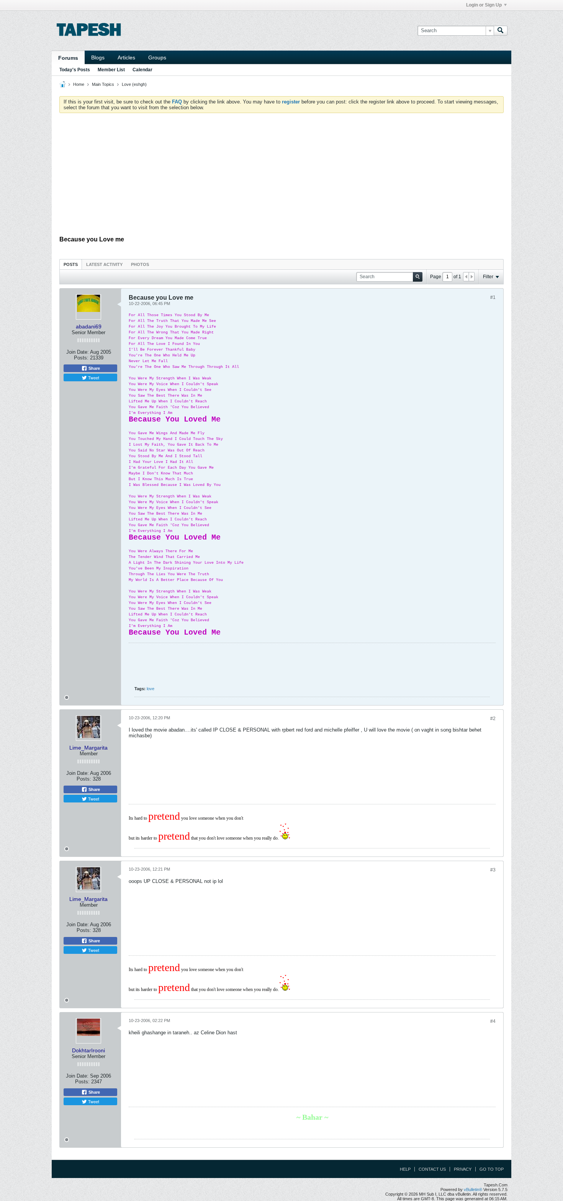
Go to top (492, 1169)
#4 (493, 1021)
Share (93, 368)
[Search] (500, 31)
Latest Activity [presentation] (104, 264)
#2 (493, 718)
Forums (68, 58)
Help (405, 1169)
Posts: (81, 358)
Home (78, 84)
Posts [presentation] (71, 264)
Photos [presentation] (140, 264)
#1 (493, 297)
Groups (157, 57)
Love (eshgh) (134, 84)
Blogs (98, 57)
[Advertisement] (281, 176)
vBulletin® (473, 1189)
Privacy (462, 1169)
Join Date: (77, 352)
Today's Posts (74, 69)
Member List (111, 69)
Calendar (142, 69)
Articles (126, 57)
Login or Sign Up (484, 5)
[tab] (70, 264)
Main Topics (103, 84)
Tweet (93, 377)
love (150, 688)
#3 (493, 870)
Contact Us (432, 1169)
